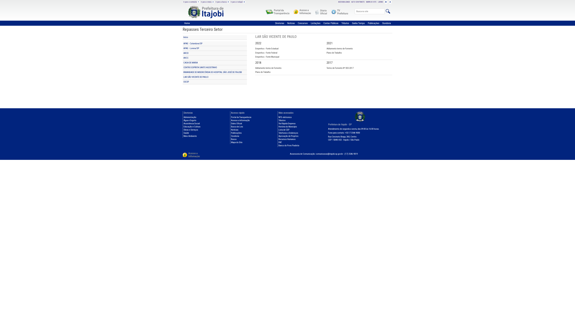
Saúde (186, 133)
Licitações (315, 23)
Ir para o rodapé (238, 2)
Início (185, 37)
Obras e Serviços (191, 129)
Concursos (303, 23)
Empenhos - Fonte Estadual (267, 48)
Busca (233, 139)
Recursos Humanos (287, 139)
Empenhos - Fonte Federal (266, 53)
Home (187, 23)
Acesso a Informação (240, 120)
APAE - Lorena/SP (191, 48)
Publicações (373, 23)
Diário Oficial (236, 123)
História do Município (288, 126)
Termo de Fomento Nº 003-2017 (340, 68)
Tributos (345, 23)
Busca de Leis (237, 126)
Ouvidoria (386, 23)
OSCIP (186, 81)
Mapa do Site (236, 142)
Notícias (291, 23)
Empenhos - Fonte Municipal (267, 57)
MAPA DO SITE (371, 2)
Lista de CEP (284, 129)
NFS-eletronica (285, 117)
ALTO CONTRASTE (358, 2)
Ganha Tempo (358, 23)
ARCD (186, 53)
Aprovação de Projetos (288, 136)
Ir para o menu (207, 2)
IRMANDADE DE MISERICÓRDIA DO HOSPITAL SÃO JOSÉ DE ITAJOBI (212, 72)
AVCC (186, 58)
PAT (280, 142)
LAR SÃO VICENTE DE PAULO (195, 77)
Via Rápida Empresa (287, 123)
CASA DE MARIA (190, 62)
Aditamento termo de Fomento (340, 48)
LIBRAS (380, 2)
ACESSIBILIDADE (344, 2)
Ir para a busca (222, 2)
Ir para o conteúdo (191, 2)
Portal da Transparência (241, 117)
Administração (190, 117)
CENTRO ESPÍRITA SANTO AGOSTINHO (200, 67)
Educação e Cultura (192, 126)
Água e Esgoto (190, 120)
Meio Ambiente (190, 136)
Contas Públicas (330, 23)
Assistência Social (192, 123)
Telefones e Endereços (288, 133)
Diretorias (279, 23)
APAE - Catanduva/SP (192, 43)
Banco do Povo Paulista (289, 145)
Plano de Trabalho (334, 53)
